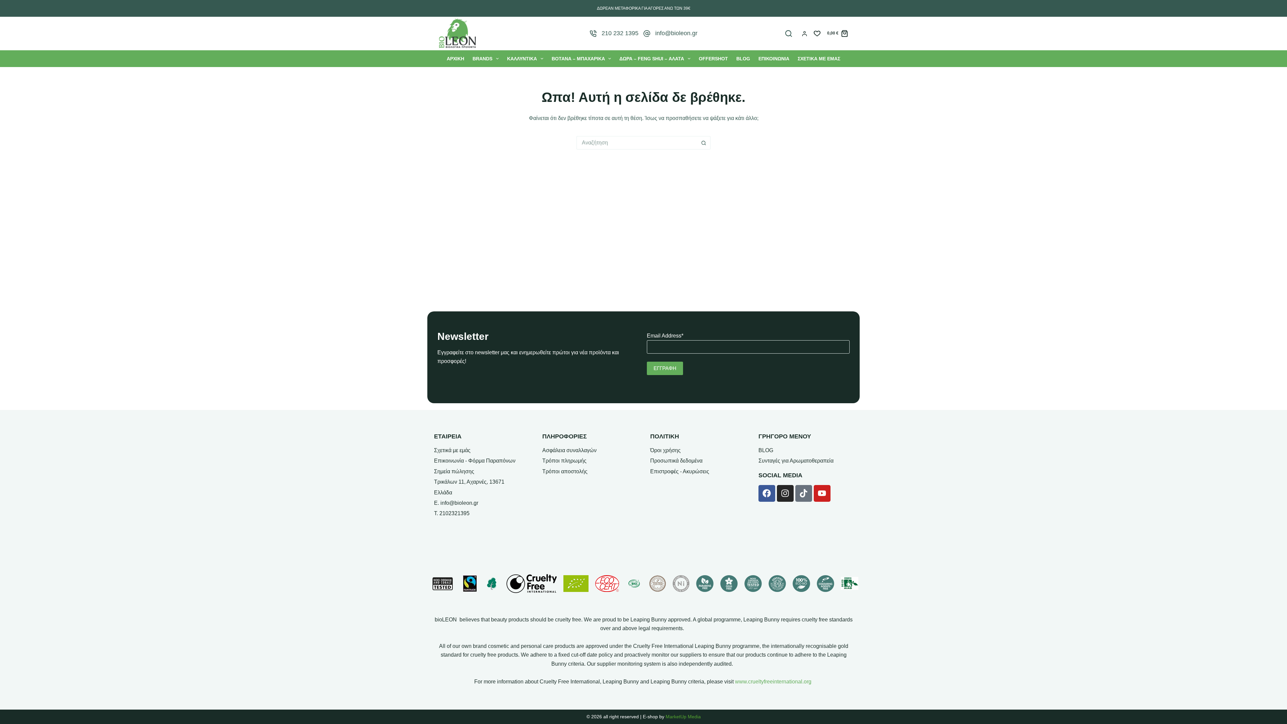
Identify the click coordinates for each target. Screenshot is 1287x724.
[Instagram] (785, 493)
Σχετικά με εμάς (819, 58)
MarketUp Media (683, 716)
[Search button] (704, 142)
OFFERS (713, 58)
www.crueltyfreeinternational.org (773, 681)
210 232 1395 (620, 33)
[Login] (804, 33)
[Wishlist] (817, 33)
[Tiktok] (803, 493)
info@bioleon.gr (676, 33)
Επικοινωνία (773, 58)
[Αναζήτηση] (788, 33)
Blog (743, 58)
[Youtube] (822, 493)
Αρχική (455, 58)
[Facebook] (766, 493)
